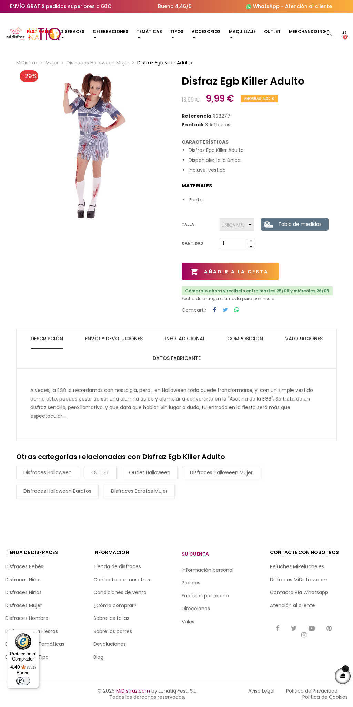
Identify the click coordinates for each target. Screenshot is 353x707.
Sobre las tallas (111, 618)
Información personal (207, 569)
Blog (98, 657)
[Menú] (35, 634)
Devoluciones (109, 644)
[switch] (23, 681)
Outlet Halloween (149, 472)
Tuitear (225, 310)
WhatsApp (266, 6)
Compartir (214, 310)
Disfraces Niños (23, 592)
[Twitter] (294, 629)
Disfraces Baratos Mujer (139, 491)
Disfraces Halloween (47, 472)
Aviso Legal (261, 690)
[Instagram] (303, 635)
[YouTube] (312, 629)
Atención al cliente (308, 6)
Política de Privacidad (311, 690)
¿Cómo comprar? (115, 605)
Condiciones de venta (120, 592)
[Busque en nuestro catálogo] (328, 33)
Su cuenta (195, 554)
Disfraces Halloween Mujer (221, 472)
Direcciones (196, 608)
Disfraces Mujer (23, 605)
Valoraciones (304, 338)
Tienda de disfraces (117, 566)
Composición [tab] (245, 338)
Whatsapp (315, 592)
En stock (193, 125)
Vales (188, 621)
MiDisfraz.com (133, 690)
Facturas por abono (205, 595)
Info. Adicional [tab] (185, 338)
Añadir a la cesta (229, 272)
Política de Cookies (325, 697)
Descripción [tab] (47, 338)
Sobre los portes (112, 631)
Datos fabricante (177, 358)
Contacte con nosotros (121, 579)
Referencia (196, 116)
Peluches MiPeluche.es (297, 566)
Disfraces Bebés (24, 566)
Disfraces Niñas (23, 579)
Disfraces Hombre (26, 618)
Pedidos (191, 582)
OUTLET (100, 472)
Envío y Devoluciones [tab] (114, 338)
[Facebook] (277, 629)
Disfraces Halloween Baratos (57, 491)
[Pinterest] (329, 629)
